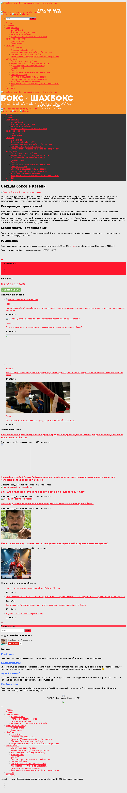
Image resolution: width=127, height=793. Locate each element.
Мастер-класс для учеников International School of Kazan (33, 588)
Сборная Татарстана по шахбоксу (27, 54)
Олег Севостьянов (9, 684)
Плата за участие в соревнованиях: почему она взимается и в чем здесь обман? (44, 327)
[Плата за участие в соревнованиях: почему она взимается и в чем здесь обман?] (16, 539)
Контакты (10, 88)
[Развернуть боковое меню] (2, 259)
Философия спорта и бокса (24, 32)
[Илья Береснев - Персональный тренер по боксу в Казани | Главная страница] (29, 3)
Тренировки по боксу (16, 39)
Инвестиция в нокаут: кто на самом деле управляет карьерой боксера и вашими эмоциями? (54, 543)
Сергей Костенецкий (10, 673)
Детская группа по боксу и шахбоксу (28, 65)
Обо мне (10, 25)
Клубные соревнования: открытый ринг (24, 613)
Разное (9, 304)
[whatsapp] (6, 14)
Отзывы (10, 86)
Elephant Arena (18, 30)
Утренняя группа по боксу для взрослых (30, 63)
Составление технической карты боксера (30, 72)
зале (74, 246)
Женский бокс (17, 68)
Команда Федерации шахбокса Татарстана (31, 52)
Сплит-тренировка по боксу (24, 61)
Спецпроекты (12, 27)
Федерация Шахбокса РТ (23, 50)
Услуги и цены (12, 59)
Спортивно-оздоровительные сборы (28, 77)
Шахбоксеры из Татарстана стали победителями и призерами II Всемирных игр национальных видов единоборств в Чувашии (65, 596)
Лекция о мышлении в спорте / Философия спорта (35, 83)
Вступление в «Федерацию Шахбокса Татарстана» (35, 57)
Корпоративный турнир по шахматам (29, 79)
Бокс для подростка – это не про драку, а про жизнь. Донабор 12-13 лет (40, 420)
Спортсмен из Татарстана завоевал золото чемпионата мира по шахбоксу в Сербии (46, 605)
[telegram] (25, 14)
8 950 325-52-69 (13, 284)
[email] (15, 14)
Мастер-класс (17, 41)
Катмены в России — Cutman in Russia (29, 36)
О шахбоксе (16, 48)
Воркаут (15, 70)
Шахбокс (10, 45)
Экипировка (16, 43)
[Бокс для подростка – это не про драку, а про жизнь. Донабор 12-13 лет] (16, 499)
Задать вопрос (11, 289)
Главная (10, 23)
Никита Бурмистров (10, 662)
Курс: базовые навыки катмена (25, 81)
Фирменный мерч (19, 74)
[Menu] (2, 706)
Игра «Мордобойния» (21, 34)
